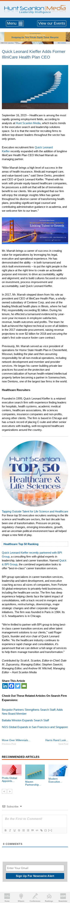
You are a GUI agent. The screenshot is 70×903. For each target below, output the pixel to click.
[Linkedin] (5, 686)
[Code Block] (37, 830)
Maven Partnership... (33, 783)
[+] (50, 830)
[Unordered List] (28, 830)
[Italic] (10, 830)
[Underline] (14, 830)
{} (45, 830)
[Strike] (19, 830)
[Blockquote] (32, 830)
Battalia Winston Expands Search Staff (25, 720)
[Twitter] (18, 686)
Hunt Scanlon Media (28, 123)
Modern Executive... (55, 780)
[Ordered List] (23, 830)
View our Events (51, 23)
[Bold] (5, 830)
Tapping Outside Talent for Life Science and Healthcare (35, 511)
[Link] (41, 830)
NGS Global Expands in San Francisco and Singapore (35, 727)
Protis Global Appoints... (9, 779)
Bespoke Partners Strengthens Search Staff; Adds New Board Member (32, 711)
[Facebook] (11, 686)
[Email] (24, 686)
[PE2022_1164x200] (35, 34)
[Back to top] (63, 886)
